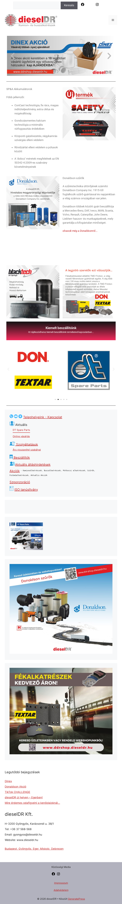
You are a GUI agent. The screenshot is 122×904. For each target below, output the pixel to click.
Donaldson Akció (15, 786)
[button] (13, 56)
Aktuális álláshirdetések (33, 464)
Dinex (8, 781)
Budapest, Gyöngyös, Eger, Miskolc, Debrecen (34, 848)
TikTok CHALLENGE (17, 792)
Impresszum (61, 882)
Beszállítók (21, 457)
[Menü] (112, 20)
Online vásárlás (21, 436)
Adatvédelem (61, 890)
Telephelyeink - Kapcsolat (42, 417)
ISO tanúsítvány (26, 489)
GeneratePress (76, 898)
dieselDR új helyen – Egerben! (24, 797)
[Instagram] (58, 874)
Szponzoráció (20, 482)
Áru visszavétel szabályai (27, 449)
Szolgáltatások (26, 444)
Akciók (15, 471)
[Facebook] (53, 874)
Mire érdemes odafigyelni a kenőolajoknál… (32, 802)
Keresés (69, 5)
